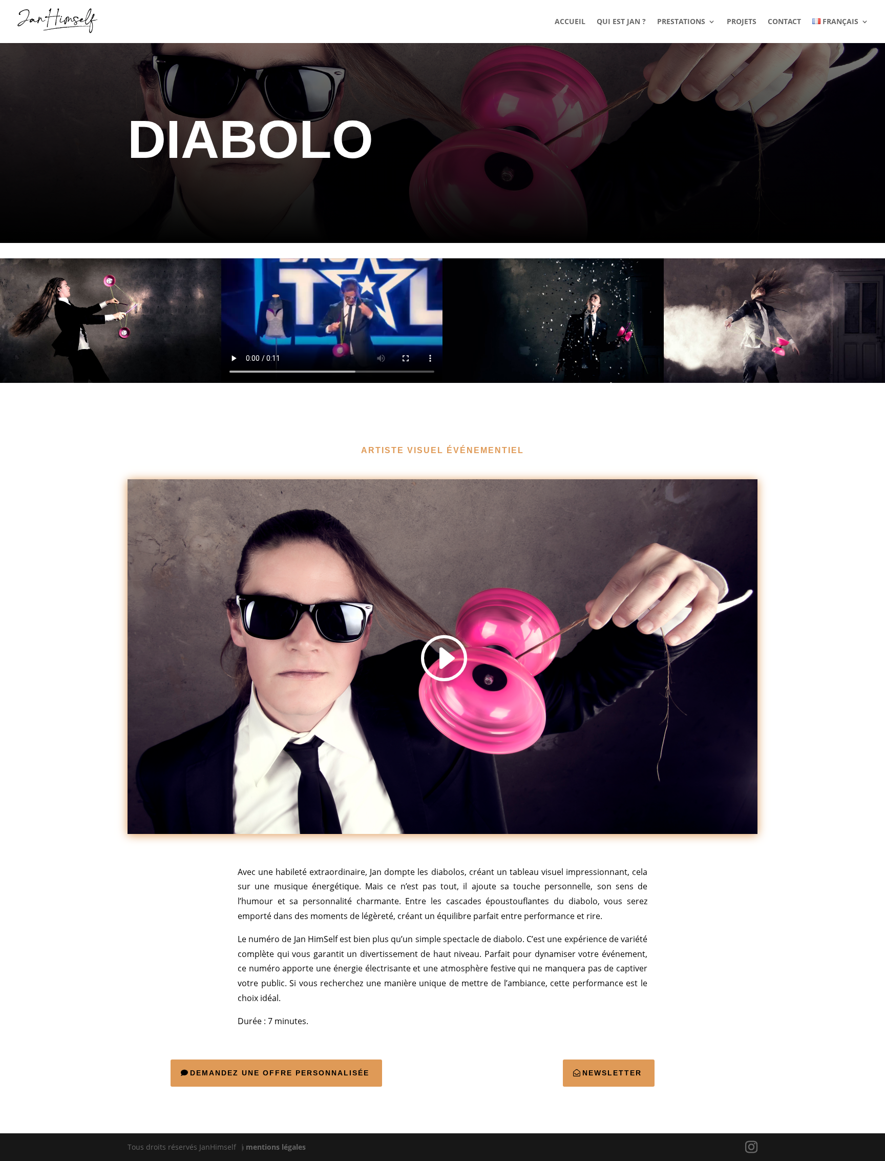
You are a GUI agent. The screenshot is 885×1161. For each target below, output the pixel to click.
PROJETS (741, 22)
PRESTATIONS (681, 22)
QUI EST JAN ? (621, 22)
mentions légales (276, 1147)
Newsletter (612, 1073)
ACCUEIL (570, 22)
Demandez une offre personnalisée (279, 1073)
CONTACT (784, 22)
